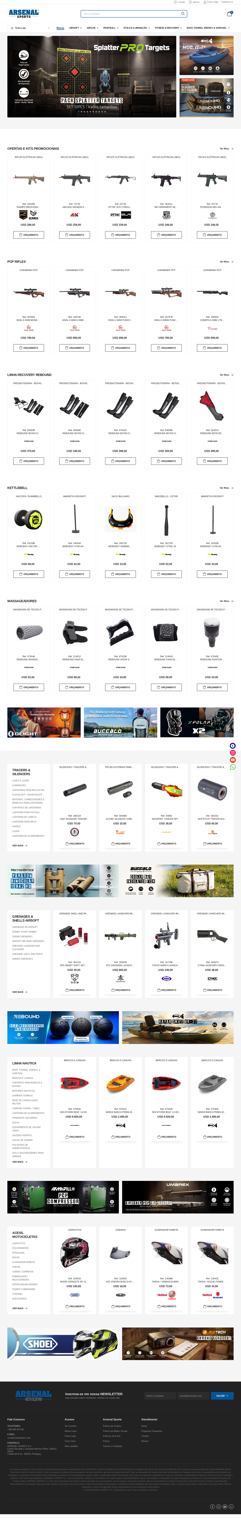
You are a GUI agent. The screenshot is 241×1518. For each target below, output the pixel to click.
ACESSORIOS (19, 1299)
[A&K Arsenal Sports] (75, 215)
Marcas (196, 2)
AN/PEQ (16, 826)
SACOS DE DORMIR (22, 1140)
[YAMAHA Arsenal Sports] (172, 1295)
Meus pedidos (71, 1446)
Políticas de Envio (111, 1436)
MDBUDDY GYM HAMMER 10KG (79, 546)
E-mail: (11, 1434)
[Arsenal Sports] (23, 14)
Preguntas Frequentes (151, 1431)
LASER (15, 831)
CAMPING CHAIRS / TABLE (26, 1108)
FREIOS (16, 1267)
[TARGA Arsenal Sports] (162, 1295)
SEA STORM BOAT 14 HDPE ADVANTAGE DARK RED (88, 1112)
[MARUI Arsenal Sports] (121, 1125)
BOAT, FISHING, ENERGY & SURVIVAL (207, 28)
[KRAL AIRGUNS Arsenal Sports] (29, 328)
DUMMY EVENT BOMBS (24, 932)
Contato (181, 2)
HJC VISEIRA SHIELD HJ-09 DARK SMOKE (128, 1281)
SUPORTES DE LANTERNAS (26, 807)
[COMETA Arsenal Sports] (212, 328)
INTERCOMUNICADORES (25, 1284)
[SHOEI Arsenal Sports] (75, 1295)
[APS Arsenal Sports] (75, 979)
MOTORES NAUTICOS (23, 1091)
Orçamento (30, 234)
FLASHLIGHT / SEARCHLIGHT (27, 794)
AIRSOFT (74, 28)
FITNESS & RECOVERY (167, 28)
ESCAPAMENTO (20, 1248)
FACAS (15, 1122)
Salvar (220, 1395)
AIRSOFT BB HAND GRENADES (28, 941)
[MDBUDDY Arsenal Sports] (29, 554)
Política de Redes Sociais (115, 1431)
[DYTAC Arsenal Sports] (115, 215)
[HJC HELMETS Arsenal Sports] (121, 1295)
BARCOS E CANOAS (22, 1078)
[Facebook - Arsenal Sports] (233, 746)
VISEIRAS (17, 1294)
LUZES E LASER (20, 780)
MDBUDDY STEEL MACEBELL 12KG (173, 546)
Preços (106, 1441)
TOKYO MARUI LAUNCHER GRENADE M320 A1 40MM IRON (183, 965)
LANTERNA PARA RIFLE (24, 822)
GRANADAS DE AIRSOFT (25, 927)
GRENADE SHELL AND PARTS (27, 954)
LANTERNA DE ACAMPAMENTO (28, 836)
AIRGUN (91, 28)
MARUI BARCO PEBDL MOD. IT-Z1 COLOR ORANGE (133, 1112)
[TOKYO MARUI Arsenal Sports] (166, 978)
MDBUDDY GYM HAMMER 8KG (216, 546)
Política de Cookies (112, 1426)
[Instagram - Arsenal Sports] (233, 753)
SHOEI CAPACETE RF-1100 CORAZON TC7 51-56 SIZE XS (90, 1281)
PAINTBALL (109, 28)
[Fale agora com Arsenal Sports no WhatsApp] (233, 767)
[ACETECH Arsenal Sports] (212, 832)
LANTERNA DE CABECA (24, 817)
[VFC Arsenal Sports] (121, 979)
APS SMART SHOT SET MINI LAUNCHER (81, 965)
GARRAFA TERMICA (22, 1095)
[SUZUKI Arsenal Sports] (218, 1295)
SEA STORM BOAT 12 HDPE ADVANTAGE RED (176, 1112)
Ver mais (224, 148)
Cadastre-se (227, 2)
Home (144, 1426)
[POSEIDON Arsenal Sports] (212, 215)
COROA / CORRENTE (23, 1271)
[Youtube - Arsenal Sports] (233, 760)
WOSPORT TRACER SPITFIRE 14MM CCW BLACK (178, 819)
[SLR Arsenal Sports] (126, 215)
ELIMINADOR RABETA (23, 1262)
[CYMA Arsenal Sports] (212, 978)
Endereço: (13, 1443)
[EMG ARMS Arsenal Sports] (33, 215)
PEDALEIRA (18, 1253)
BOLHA (16, 1257)
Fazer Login (212, 2)
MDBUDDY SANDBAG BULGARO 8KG (128, 546)
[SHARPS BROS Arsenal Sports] (23, 215)
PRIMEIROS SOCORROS (24, 1118)
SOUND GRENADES (22, 936)
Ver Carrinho (70, 1426)
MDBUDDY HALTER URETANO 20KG (36, 546)
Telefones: (14, 1426)
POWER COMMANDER (23, 1289)
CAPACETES (18, 1243)
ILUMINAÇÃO (19, 785)
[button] (30, 28)
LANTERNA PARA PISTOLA (26, 812)
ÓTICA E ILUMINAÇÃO (135, 28)
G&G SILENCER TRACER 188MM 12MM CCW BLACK (88, 819)
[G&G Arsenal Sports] (75, 832)
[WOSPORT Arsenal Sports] (166, 832)
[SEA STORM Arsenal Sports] (75, 1125)
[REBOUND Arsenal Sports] (29, 441)
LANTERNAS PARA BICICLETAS (28, 790)
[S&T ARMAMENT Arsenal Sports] (166, 214)
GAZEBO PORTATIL (22, 1135)
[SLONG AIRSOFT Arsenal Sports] (121, 832)
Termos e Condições (112, 1446)
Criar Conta (70, 1441)
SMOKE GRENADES (22, 959)
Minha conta (70, 1431)
